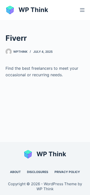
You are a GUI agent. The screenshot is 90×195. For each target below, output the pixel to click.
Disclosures (37, 172)
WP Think (33, 10)
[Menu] (82, 10)
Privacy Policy (67, 172)
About (15, 172)
